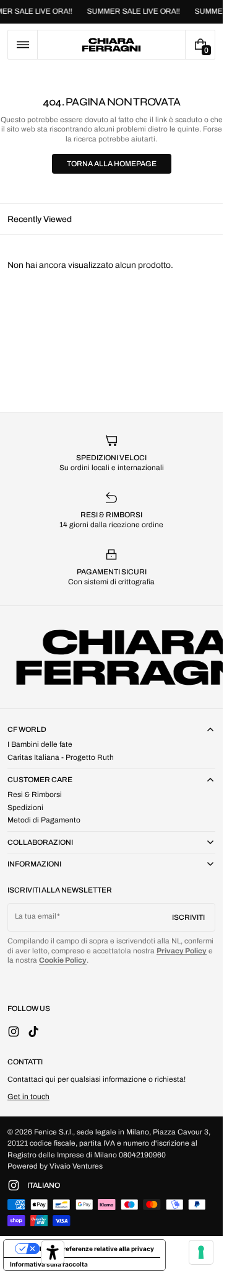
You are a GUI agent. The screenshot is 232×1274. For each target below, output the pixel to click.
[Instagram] (17, 1185)
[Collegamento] (111, 12)
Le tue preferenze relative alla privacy (97, 1248)
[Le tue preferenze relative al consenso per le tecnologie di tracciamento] (201, 1252)
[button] (22, 44)
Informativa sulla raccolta (49, 1264)
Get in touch (28, 1096)
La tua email (35, 916)
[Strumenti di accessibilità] (52, 1252)
